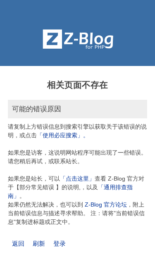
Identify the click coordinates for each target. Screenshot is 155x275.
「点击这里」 (77, 178)
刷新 (39, 243)
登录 (59, 243)
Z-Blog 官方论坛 (106, 204)
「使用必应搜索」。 (63, 135)
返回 (18, 243)
